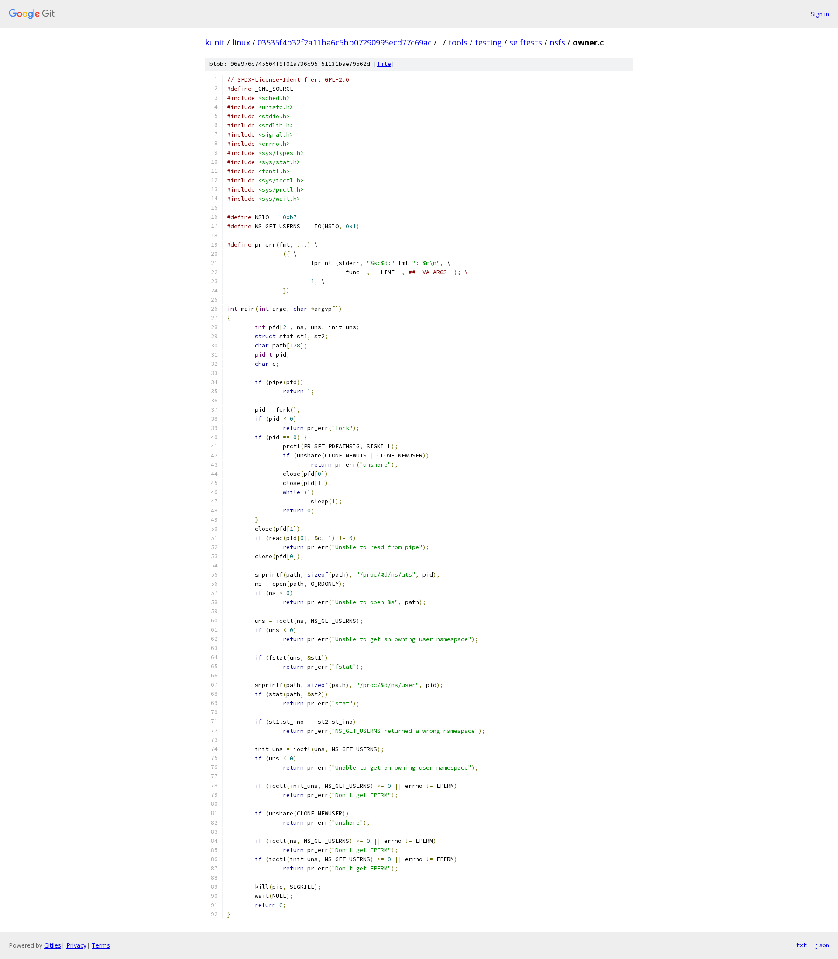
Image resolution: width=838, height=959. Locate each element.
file (384, 64)
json (822, 945)
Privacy (76, 945)
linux (241, 42)
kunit (215, 42)
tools (457, 42)
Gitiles (52, 945)
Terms (101, 945)
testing (488, 42)
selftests (525, 42)
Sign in (820, 14)
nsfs (557, 42)
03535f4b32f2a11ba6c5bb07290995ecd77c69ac (345, 42)
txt (801, 945)
